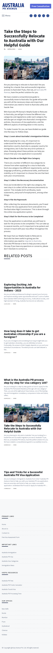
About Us (5, 529)
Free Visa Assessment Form (10, 537)
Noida (4, 613)
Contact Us (5, 533)
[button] (6, 15)
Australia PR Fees (7, 581)
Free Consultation (41, 6)
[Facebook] (31, 15)
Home (4, 524)
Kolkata (4, 634)
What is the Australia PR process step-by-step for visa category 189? (25, 381)
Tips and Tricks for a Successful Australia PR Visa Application (23, 473)
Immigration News (8, 565)
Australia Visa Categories (10, 561)
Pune (3, 622)
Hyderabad (5, 626)
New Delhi (5, 609)
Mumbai (4, 617)
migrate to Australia (33, 241)
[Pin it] (39, 15)
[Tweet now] (35, 15)
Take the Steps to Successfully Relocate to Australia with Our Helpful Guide (23, 428)
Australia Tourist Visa (9, 589)
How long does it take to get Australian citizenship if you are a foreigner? (24, 334)
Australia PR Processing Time (11, 593)
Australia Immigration (9, 552)
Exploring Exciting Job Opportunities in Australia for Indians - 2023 (22, 287)
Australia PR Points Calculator (12, 585)
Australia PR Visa (7, 557)
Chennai (4, 630)
